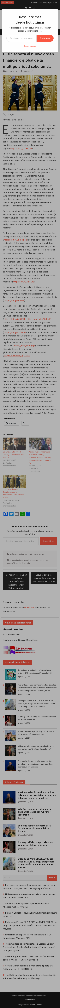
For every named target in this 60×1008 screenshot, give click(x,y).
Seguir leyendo (30, 46)
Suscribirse (45, 38)
